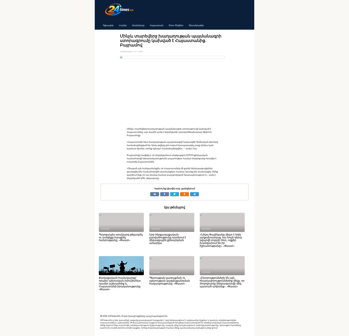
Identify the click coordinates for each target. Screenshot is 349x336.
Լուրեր (123, 25)
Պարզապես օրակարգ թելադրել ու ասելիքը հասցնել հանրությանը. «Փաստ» (121, 237)
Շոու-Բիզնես (176, 25)
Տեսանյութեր (196, 25)
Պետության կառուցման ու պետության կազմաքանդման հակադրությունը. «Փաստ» (169, 280)
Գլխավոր (108, 25)
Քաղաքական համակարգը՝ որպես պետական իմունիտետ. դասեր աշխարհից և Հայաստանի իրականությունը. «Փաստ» (120, 283)
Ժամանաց (138, 25)
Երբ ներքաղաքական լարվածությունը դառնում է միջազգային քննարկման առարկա (167, 239)
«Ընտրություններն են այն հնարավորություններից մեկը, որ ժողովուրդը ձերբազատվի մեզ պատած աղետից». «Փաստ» (222, 282)
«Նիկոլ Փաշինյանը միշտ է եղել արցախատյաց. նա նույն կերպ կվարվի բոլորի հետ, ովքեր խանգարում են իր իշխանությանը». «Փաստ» (221, 240)
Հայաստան (156, 25)
